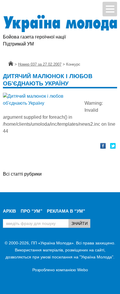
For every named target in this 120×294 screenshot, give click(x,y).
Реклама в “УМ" (66, 211)
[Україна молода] (60, 23)
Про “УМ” (32, 211)
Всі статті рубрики (22, 174)
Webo (82, 269)
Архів (9, 211)
